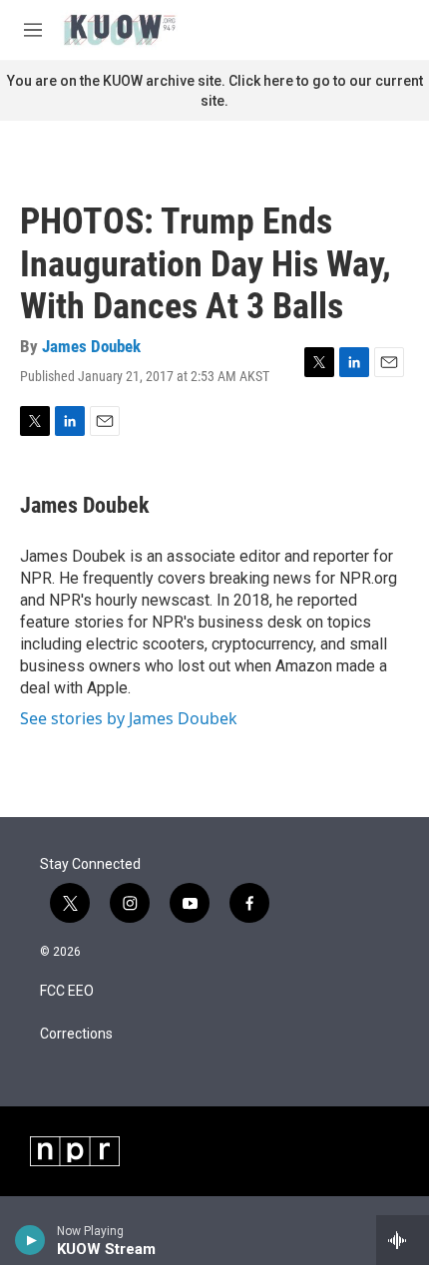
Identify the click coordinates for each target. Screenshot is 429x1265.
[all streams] (402, 1240)
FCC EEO (67, 991)
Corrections (76, 1034)
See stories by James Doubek (128, 718)
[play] (30, 1240)
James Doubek (91, 346)
